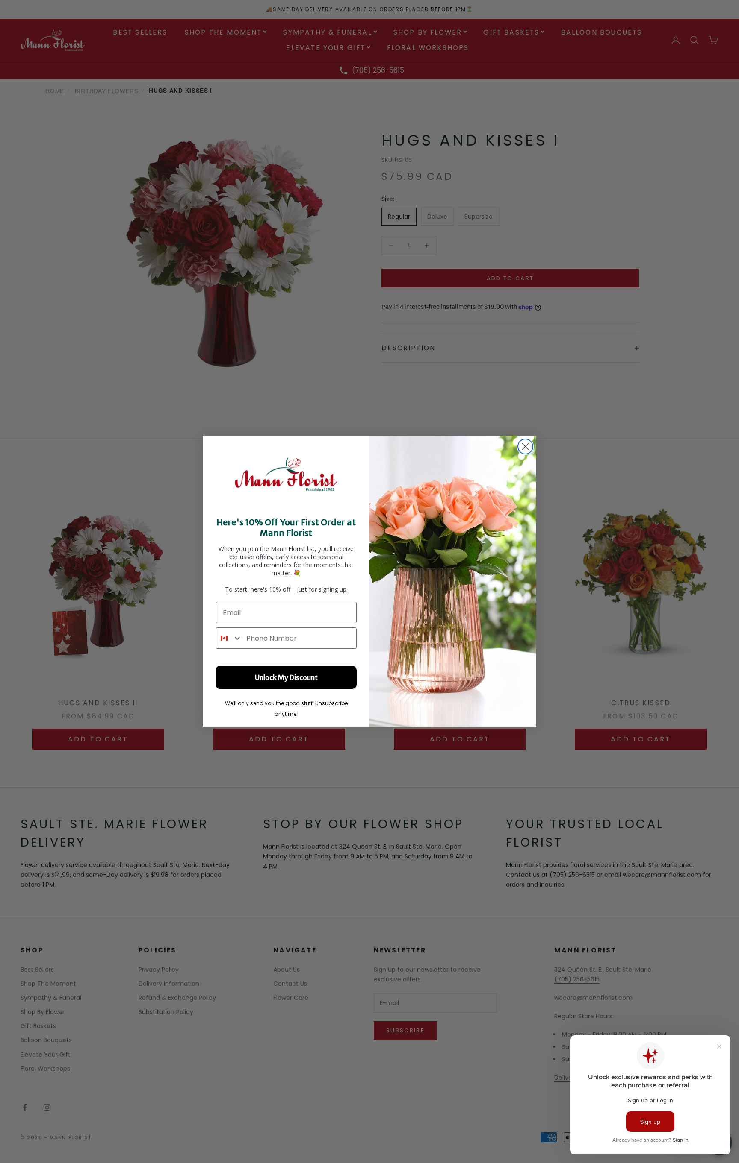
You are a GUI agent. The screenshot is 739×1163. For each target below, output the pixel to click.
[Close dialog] (525, 446)
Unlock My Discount (286, 677)
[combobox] (229, 638)
